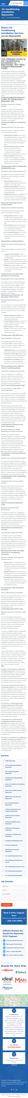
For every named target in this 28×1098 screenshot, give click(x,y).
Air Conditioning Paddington (13, 871)
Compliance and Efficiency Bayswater (13, 835)
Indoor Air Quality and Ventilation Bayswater (15, 785)
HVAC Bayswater (10, 761)
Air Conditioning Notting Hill (13, 875)
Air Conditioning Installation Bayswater (13, 766)
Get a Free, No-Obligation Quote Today (14, 917)
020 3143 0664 (17, 3)
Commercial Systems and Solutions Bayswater (13, 810)
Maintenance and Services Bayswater (13, 797)
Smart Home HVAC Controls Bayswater (13, 791)
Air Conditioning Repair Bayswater (12, 772)
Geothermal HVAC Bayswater (14, 840)
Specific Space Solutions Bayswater (12, 816)
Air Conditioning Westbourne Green (14, 861)
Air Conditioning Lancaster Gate (14, 866)
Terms (14, 1096)
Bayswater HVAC (10, 1094)
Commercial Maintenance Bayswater (12, 822)
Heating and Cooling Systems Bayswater (14, 778)
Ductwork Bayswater (11, 845)
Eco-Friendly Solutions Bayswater (12, 804)
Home (3, 17)
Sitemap (18, 1096)
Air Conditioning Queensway (13, 856)
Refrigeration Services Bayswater (12, 850)
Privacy (10, 1096)
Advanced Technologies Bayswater (12, 829)
